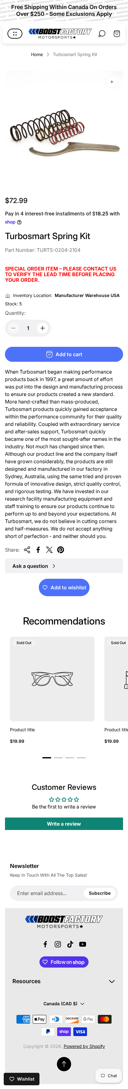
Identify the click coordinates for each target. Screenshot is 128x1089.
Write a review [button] (64, 824)
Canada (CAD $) (60, 1003)
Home (37, 54)
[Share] (27, 550)
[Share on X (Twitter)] (49, 550)
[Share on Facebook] (38, 550)
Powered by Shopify (84, 1046)
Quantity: (15, 313)
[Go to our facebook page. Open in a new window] (45, 944)
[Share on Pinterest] (60, 550)
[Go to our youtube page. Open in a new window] (82, 944)
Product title (22, 729)
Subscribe (100, 893)
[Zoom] (112, 82)
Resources (26, 981)
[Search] (102, 33)
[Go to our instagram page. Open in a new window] (58, 944)
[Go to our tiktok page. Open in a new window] (70, 944)
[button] (46, 757)
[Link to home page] (64, 922)
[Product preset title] (52, 679)
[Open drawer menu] (14, 34)
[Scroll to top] (64, 1064)
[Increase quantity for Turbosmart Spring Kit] (42, 328)
